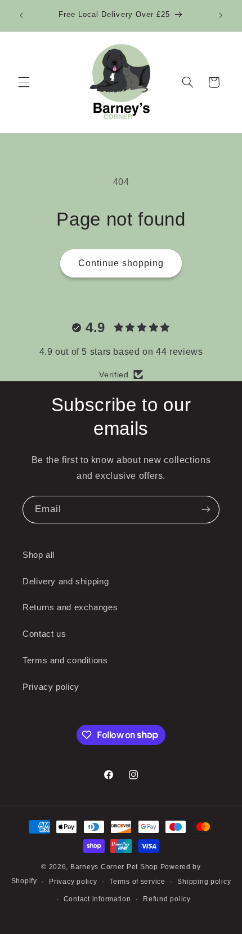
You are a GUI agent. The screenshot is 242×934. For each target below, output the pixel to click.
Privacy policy (51, 686)
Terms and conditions (65, 660)
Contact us (44, 633)
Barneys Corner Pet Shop (114, 866)
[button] (24, 82)
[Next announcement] (220, 15)
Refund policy (167, 899)
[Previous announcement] (21, 15)
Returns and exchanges (70, 607)
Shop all (39, 554)
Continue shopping (121, 263)
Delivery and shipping (66, 581)
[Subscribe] (206, 509)
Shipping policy (204, 881)
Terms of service (137, 881)
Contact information (97, 899)
